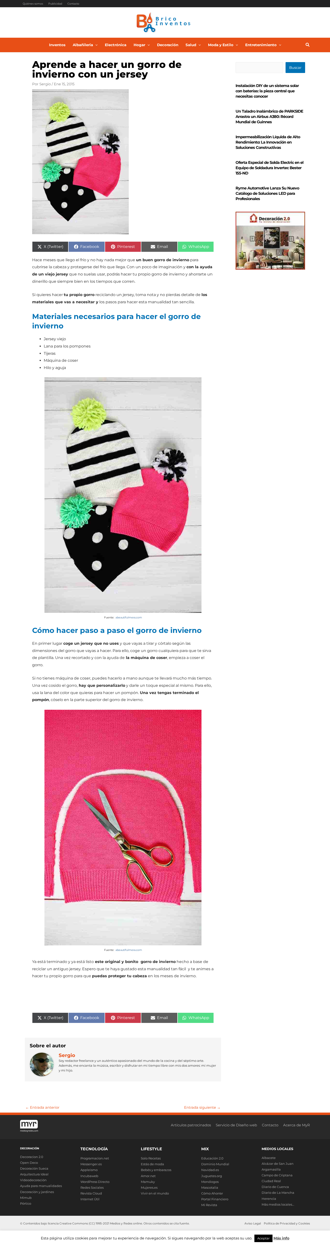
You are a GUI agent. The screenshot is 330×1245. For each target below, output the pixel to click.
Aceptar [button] (263, 1238)
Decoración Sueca (34, 1168)
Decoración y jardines (37, 1192)
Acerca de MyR (296, 1125)
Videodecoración (33, 1180)
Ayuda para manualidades (41, 1186)
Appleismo (89, 1170)
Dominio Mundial (215, 1164)
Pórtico (25, 1203)
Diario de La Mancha (278, 1192)
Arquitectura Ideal (34, 1174)
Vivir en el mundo (155, 1193)
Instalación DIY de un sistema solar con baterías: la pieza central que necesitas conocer (267, 91)
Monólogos (210, 1182)
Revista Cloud (91, 1193)
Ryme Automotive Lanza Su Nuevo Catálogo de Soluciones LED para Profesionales (267, 193)
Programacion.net (94, 1158)
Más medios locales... (278, 1204)
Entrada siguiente (202, 1107)
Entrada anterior (42, 1107)
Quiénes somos (33, 3)
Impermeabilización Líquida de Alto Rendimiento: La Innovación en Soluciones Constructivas (268, 142)
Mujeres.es (149, 1187)
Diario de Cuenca (275, 1187)
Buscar (295, 67)
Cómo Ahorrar (212, 1193)
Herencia (269, 1199)
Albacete (269, 1158)
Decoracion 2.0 (31, 1157)
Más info (281, 1238)
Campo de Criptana (277, 1175)
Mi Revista (209, 1205)
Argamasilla (271, 1169)
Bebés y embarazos (156, 1170)
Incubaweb (89, 1176)
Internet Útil (90, 1199)
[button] (95, 45)
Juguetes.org (211, 1176)
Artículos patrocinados (191, 1125)
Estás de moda (152, 1164)
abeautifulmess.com (128, 617)
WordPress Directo (94, 1182)
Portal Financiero (214, 1199)
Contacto (73, 3)
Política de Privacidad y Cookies (287, 1223)
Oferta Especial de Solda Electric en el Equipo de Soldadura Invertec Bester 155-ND (269, 167)
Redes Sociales (92, 1187)
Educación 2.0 (212, 1158)
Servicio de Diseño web (236, 1125)
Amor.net (148, 1176)
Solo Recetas (151, 1158)
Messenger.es (91, 1164)
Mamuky (148, 1182)
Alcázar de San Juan (278, 1163)
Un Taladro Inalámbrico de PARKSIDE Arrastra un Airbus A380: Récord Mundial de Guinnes (269, 116)
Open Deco (29, 1163)
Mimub (26, 1198)
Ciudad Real (271, 1181)
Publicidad (55, 3)
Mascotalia (209, 1187)
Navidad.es (210, 1170)
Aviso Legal (252, 1223)
